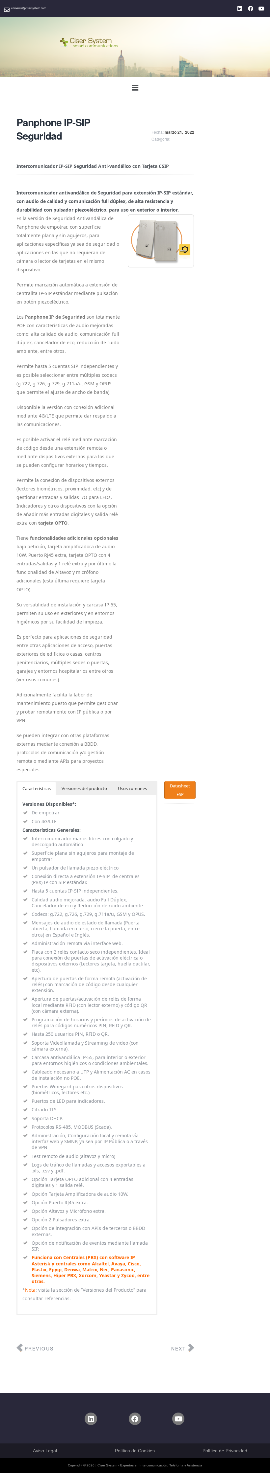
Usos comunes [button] (132, 788)
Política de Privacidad (224, 1450)
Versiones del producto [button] (84, 788)
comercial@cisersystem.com (28, 8)
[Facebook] (250, 8)
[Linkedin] (239, 8)
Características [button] (36, 788)
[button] (135, 88)
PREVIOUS (39, 1348)
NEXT (178, 1348)
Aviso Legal (45, 1450)
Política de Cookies (135, 1450)
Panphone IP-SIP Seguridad (53, 128)
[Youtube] (261, 8)
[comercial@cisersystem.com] (7, 9)
